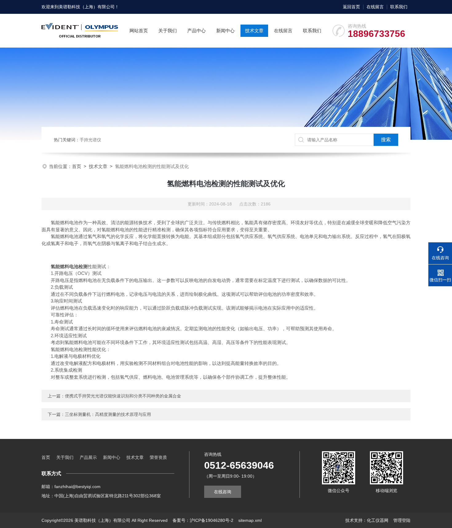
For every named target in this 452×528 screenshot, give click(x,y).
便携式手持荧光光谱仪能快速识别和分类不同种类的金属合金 (123, 395)
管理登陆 (401, 520)
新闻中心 (225, 30)
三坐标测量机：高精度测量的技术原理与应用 (108, 414)
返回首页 (351, 6)
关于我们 (167, 30)
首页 (76, 166)
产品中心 (196, 30)
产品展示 (88, 457)
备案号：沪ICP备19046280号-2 (202, 520)
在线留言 (375, 6)
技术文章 (254, 30)
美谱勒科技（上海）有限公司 (87, 6)
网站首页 (138, 30)
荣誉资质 (158, 457)
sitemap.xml (250, 520)
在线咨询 (222, 491)
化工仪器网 (377, 520)
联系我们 (398, 6)
